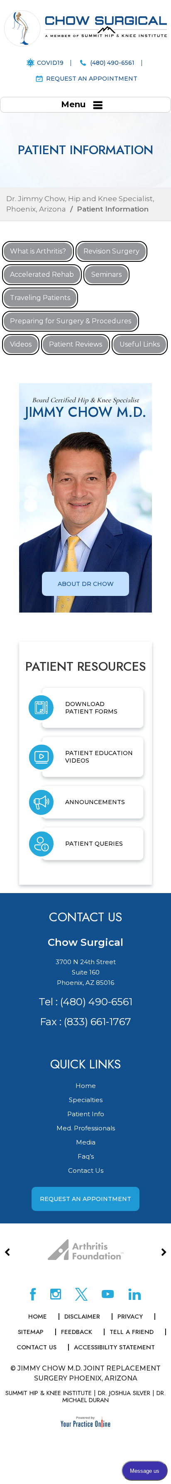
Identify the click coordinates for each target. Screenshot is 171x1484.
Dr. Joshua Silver (124, 1393)
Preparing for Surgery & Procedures (70, 321)
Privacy (130, 1316)
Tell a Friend (132, 1331)
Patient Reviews (75, 344)
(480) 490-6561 (112, 62)
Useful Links (140, 344)
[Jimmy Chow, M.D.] (85, 28)
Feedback (76, 1331)
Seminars (106, 274)
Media (85, 1142)
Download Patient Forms (91, 707)
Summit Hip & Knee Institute (48, 1393)
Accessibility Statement (114, 1347)
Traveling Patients (40, 298)
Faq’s (86, 1156)
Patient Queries (94, 843)
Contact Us (85, 1170)
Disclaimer (82, 1316)
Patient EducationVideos (99, 756)
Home (86, 1086)
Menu (73, 104)
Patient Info (85, 1114)
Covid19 (50, 62)
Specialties (86, 1100)
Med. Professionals (85, 1128)
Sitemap (31, 1331)
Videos (21, 344)
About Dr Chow (86, 584)
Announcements (95, 802)
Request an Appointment (91, 78)
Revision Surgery (111, 251)
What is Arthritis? (38, 251)
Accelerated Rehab (42, 274)
